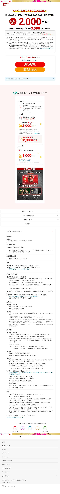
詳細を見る (36, 133)
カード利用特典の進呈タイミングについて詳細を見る (23, 296)
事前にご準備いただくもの (29, 60)
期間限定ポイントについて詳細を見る (19, 269)
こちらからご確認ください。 (14, 417)
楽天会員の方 (30, 64)
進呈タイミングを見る (24, 160)
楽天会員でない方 (30, 69)
